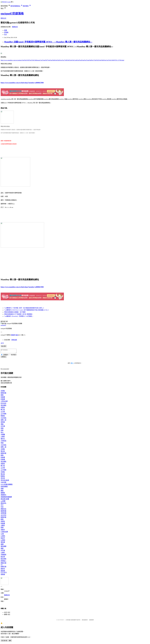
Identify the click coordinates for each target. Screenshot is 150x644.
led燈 (2, 534)
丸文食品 (3, 418)
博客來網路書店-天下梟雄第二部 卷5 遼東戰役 (18, 314)
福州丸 (3, 438)
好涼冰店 (3, 403)
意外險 (3, 478)
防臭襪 (3, 399)
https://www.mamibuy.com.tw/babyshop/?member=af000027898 (22, 82)
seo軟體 (3, 501)
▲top (2, 343)
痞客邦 (13, 335)
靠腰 (2, 488)
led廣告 (3, 536)
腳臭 (2, 395)
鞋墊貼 (3, 415)
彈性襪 (3, 542)
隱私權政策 (85, 620)
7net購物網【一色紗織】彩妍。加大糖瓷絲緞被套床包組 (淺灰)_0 (24, 308)
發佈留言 (3, 356)
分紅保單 (3, 482)
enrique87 (3, 325)
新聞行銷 (3, 566)
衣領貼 (3, 391)
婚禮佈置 (3, 511)
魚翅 (2, 443)
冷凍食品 (3, 440)
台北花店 (3, 515)
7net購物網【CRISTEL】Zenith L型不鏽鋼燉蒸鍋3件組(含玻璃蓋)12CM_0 (26, 310)
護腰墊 (3, 492)
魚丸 (2, 432)
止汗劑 (3, 411)
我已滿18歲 (4, 640)
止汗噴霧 (3, 413)
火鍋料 (3, 436)
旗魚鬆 (3, 422)
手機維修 (3, 554)
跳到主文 (3, 18)
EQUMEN (4, 572)
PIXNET (62, 620)
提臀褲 (3, 574)
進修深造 (14, 340)
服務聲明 (91, 620)
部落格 (6, 32)
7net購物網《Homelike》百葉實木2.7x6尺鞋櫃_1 (18, 316)
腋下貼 (3, 409)
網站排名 (3, 503)
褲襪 (2, 544)
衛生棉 (3, 556)
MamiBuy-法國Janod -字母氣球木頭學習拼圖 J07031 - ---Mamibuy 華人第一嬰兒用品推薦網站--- (48, 42)
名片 (5, 34)
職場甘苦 (15, 27)
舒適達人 (3, 561)
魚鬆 (2, 428)
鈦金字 (3, 538)
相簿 (5, 30)
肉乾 (2, 430)
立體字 (3, 525)
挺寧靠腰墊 (4, 486)
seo (2, 564)
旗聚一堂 (3, 420)
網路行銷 (3, 563)
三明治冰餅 (4, 401)
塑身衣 (3, 568)
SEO (2, 504)
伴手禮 (3, 426)
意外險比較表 (5, 480)
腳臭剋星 (3, 393)
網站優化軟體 (5, 499)
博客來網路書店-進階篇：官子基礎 (14, 312)
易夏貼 (3, 407)
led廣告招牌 (4, 531)
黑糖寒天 (3, 495)
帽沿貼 (3, 451)
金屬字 (3, 529)
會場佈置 (3, 513)
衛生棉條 (3, 558)
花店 (2, 506)
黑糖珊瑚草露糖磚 (6, 497)
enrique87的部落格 (12, 13)
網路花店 (3, 509)
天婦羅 (3, 434)
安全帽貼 (3, 405)
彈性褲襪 (3, 546)
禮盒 (2, 424)
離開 (10, 640)
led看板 (3, 540)
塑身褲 (3, 570)
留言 (17, 335)
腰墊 (2, 490)
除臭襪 (3, 397)
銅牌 (2, 527)
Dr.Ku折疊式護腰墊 (6, 484)
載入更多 (3, 346)
